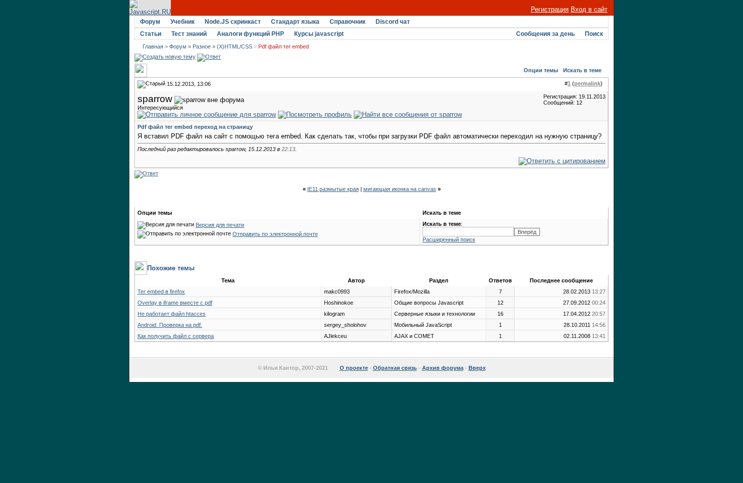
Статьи (150, 33)
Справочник (347, 21)
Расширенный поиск (449, 239)
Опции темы (541, 70)
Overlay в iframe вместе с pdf (174, 303)
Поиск (594, 33)
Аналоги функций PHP (250, 33)
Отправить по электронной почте (275, 234)
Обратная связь (395, 368)
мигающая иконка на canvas (399, 189)
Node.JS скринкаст (233, 21)
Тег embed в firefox (161, 291)
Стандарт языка (295, 21)
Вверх (477, 368)
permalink (587, 83)
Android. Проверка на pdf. (169, 325)
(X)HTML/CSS (234, 46)
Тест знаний (189, 33)
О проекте (354, 368)
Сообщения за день (545, 33)
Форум (150, 21)
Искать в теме (582, 70)
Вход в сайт (589, 9)
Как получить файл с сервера (175, 336)
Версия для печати (220, 225)
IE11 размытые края (333, 189)
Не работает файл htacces (171, 314)
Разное (202, 46)
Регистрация (550, 9)
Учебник (182, 21)
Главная (153, 46)
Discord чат (393, 21)
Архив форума (442, 368)
